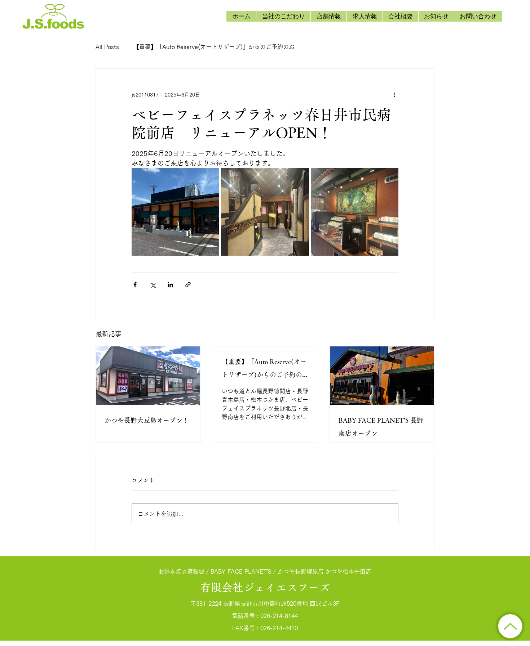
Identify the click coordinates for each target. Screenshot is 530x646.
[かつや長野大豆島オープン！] (148, 375)
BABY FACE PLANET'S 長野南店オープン (381, 426)
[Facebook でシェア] (135, 284)
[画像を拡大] (175, 212)
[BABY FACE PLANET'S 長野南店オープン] (382, 375)
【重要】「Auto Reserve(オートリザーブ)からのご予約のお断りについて (264, 369)
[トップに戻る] (510, 626)
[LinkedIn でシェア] (170, 284)
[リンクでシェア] (188, 284)
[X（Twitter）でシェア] (152, 284)
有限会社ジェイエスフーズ (265, 587)
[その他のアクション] (394, 94)
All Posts (107, 47)
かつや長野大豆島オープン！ (147, 420)
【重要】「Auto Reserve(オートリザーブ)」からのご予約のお (214, 47)
